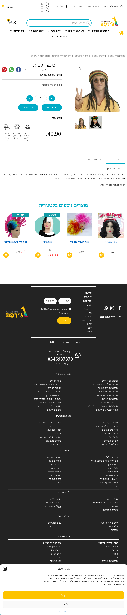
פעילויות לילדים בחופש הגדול (104, 461)
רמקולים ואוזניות (110, 422)
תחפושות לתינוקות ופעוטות (105, 384)
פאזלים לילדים (54, 472)
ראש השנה (56, 554)
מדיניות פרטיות (63, 611)
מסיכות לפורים (54, 388)
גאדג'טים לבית (111, 499)
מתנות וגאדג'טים (63, 416)
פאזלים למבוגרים (110, 444)
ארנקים (57, 433)
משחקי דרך (56, 482)
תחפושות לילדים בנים (108, 391)
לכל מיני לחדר (54, 464)
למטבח (114, 506)
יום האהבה (56, 550)
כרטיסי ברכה (55, 526)
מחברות (114, 530)
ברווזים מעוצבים (53, 441)
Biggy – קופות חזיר (109, 479)
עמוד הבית (120, 55)
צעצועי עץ (113, 464)
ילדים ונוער (63, 450)
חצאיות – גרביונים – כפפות (49, 391)
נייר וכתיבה (63, 516)
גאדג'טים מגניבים (110, 430)
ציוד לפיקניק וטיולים (51, 543)
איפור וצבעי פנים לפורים (106, 410)
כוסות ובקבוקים (54, 426)
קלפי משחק (112, 526)
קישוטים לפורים (53, 410)
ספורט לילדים (55, 468)
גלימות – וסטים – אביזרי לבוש (47, 399)
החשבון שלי (11, 7)
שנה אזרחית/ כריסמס (108, 543)
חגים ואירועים (106, 55)
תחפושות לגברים (110, 399)
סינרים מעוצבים (110, 510)
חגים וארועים (63, 536)
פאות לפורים (55, 381)
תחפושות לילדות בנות (108, 388)
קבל (63, 595)
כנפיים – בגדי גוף (53, 395)
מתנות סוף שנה (54, 546)
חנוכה (115, 550)
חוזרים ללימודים (110, 546)
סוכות (58, 557)
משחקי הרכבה (54, 475)
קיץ (116, 557)
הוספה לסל (51, 107)
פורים (87, 55)
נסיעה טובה (56, 444)
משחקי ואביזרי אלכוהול (50, 437)
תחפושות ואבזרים (110, 381)
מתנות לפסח (55, 561)
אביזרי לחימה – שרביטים (50, 402)
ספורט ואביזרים (111, 441)
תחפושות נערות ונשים (107, 395)
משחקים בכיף (55, 461)
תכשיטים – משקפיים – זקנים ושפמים (101, 406)
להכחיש (63, 604)
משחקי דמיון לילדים (108, 482)
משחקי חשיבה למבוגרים (50, 422)
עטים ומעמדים (54, 523)
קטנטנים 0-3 (112, 457)
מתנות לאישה (111, 433)
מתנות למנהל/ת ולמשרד (107, 426)
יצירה (115, 486)
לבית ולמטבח (64, 492)
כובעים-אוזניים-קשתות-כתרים (67, 55)
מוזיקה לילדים (111, 468)
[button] (5, 568)
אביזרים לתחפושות (109, 402)
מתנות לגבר (112, 437)
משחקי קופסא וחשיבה (51, 457)
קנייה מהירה (28, 107)
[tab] (115, 160)
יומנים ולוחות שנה (109, 523)
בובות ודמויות (55, 479)
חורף (115, 554)
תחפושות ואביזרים (63, 374)
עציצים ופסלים (54, 499)
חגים (94, 55)
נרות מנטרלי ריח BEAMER (105, 502)
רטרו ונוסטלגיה (54, 430)
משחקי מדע (112, 472)
